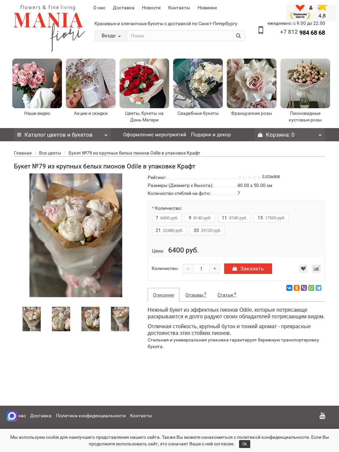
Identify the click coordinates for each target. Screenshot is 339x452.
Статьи (227, 294)
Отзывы (195, 294)
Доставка (123, 7)
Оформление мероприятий (154, 135)
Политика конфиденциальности (91, 415)
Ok (244, 444)
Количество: (168, 208)
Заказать (252, 268)
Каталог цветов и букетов (58, 134)
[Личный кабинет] (314, 8)
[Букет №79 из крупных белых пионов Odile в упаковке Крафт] (31, 319)
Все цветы (50, 153)
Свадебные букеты (198, 113)
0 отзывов (271, 176)
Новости (151, 7)
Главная (23, 153)
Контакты (179, 7)
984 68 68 (302, 32)
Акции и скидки (91, 113)
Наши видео (37, 113)
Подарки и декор (211, 135)
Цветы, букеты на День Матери (144, 116)
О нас (99, 7)
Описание (163, 294)
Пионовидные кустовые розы (305, 116)
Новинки (207, 7)
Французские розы (251, 113)
